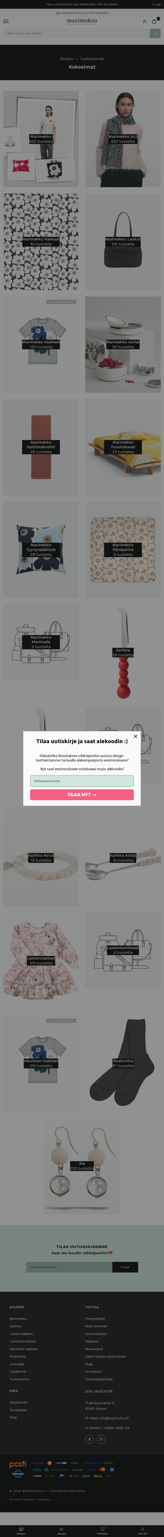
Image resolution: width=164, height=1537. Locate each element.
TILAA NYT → (82, 794)
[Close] (135, 736)
